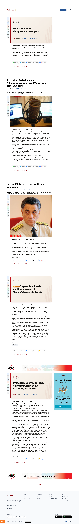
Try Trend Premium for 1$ (20, 66)
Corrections (38, 503)
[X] (14, 517)
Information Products (53, 498)
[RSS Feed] (25, 517)
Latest (25, 496)
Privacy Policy (64, 498)
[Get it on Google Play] (67, 516)
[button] (8, 18)
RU (70, 521)
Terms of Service (65, 496)
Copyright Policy (65, 500)
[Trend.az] (11, 10)
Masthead (38, 498)
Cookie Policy (64, 502)
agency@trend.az (10, 508)
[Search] (47, 10)
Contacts (38, 500)
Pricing (50, 496)
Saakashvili (15, 344)
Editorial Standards (40, 502)
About (37, 496)
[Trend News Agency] (10, 495)
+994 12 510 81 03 (10, 506)
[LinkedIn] (22, 517)
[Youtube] (17, 517)
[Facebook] (11, 517)
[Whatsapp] (8, 517)
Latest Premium (27, 498)
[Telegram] (19, 517)
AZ (68, 521)
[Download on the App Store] (59, 516)
